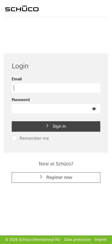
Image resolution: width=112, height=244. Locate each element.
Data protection (77, 239)
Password (21, 99)
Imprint (101, 239)
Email (17, 79)
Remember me (34, 138)
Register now (58, 177)
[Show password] (94, 108)
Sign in (58, 126)
